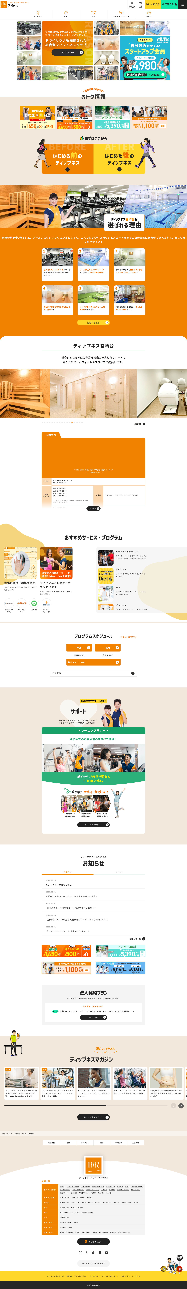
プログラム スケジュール (131, 6)
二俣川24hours (106, 1202)
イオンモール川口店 (66, 1212)
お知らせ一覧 (135, 938)
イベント (119, 872)
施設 (68, 1143)
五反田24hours (65, 1190)
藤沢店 (97, 1202)
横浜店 (136, 1202)
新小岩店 (112, 1190)
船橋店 (73, 1207)
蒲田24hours (110, 1186)
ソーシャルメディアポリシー (110, 1276)
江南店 (70, 1227)
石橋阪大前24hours (66, 1232)
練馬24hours (64, 1193)
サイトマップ (136, 1276)
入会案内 (135, 1143)
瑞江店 (93, 1193)
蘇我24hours (64, 1207)
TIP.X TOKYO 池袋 (73, 1186)
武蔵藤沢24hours (87, 1212)
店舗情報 (51, 1143)
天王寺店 (113, 1232)
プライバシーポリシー (81, 1276)
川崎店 (73, 1202)
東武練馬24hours (123, 1190)
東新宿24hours (84, 1193)
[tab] (42, 422)
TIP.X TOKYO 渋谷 (92, 1190)
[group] (21, 1083)
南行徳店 (80, 1207)
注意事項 (56, 673)
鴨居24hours (64, 1202)
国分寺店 (75, 1197)
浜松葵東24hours (66, 1222)
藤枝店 (76, 1222)
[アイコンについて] (113, 635)
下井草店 (104, 1190)
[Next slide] (181, 1106)
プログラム (85, 1143)
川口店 (77, 1212)
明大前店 (101, 1193)
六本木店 (108, 1193)
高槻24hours (86, 1232)
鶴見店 (90, 1202)
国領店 (82, 1197)
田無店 (89, 1197)
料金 (102, 1143)
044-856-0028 (96, 472)
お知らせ (67, 872)
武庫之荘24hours (124, 1232)
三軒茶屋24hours (78, 1190)
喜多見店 (120, 1186)
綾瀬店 (62, 1186)
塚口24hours (103, 1232)
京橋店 (77, 1232)
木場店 (127, 1186)
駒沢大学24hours (137, 1186)
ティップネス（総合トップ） (55, 1276)
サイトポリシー (95, 1276)
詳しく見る (93, 1017)
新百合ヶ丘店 (81, 1202)
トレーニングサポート (93, 825)
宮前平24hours (127, 1202)
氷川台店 (74, 1193)
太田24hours (64, 1217)
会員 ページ (141, 6)
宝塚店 (95, 1232)
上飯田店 (63, 1227)
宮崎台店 (116, 1202)
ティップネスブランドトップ (93, 1263)
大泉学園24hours (98, 1186)
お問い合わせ (126, 1276)
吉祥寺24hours (65, 1197)
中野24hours (135, 1190)
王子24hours (85, 1186)
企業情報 (69, 1276)
